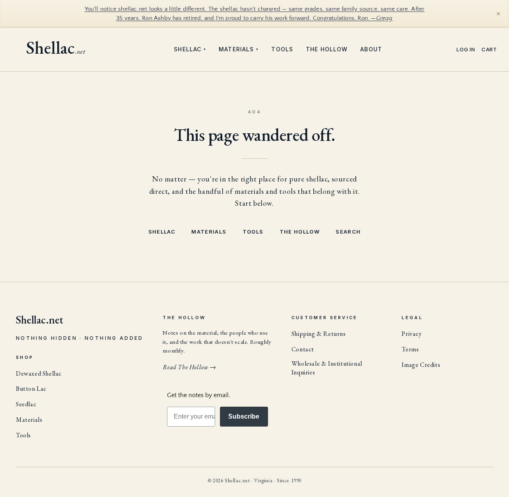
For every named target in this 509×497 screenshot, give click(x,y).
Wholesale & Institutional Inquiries (326, 367)
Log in (466, 49)
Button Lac (31, 388)
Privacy (412, 333)
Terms (410, 349)
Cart (489, 49)
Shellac (190, 49)
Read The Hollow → (189, 367)
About (371, 49)
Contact (302, 349)
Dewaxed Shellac (39, 373)
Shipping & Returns (318, 333)
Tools (282, 49)
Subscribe (243, 416)
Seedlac (26, 404)
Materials (238, 49)
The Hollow (327, 49)
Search (348, 231)
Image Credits (421, 365)
